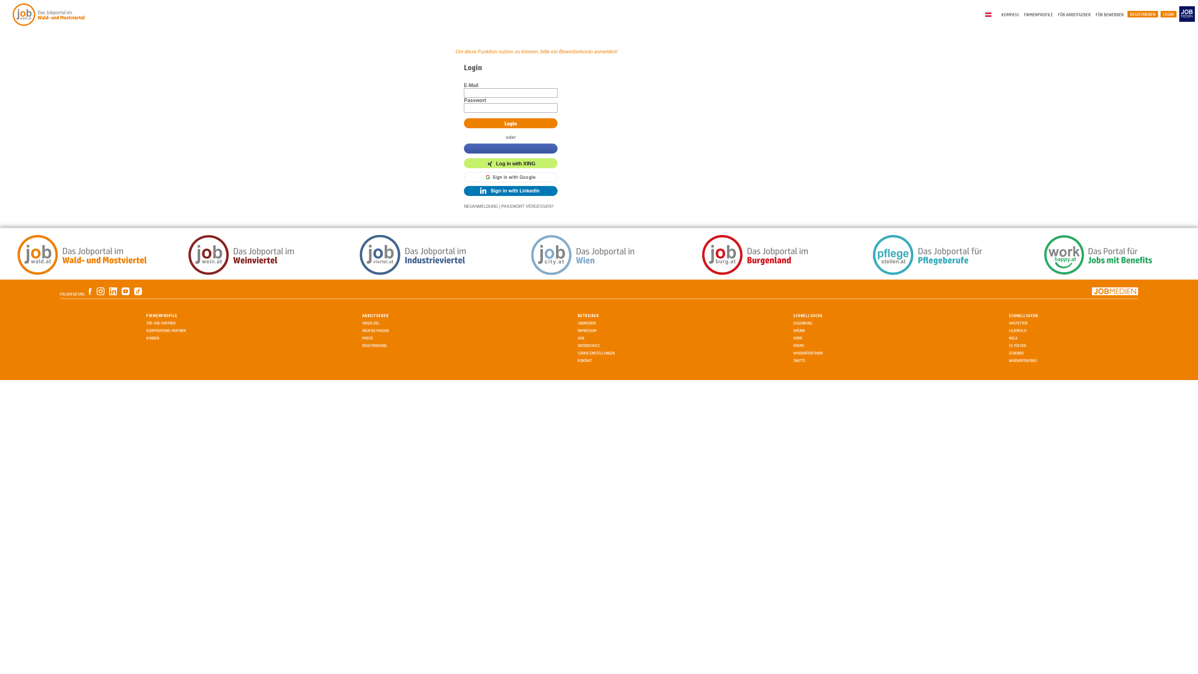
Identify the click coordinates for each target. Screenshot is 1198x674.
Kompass (1010, 14)
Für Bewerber (1110, 14)
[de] (989, 15)
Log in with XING (515, 163)
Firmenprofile (1038, 14)
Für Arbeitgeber (1074, 14)
